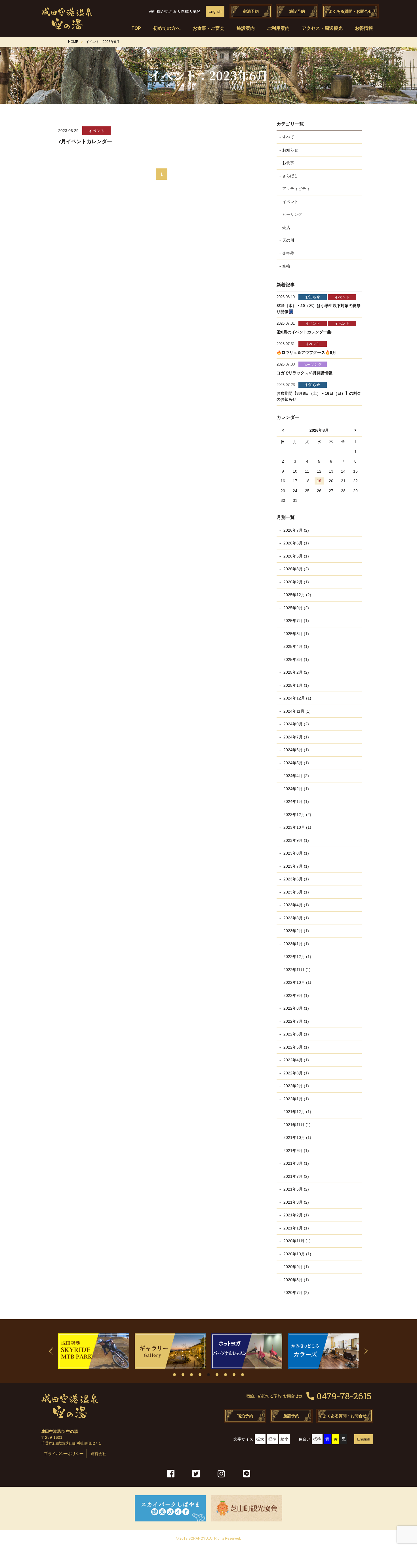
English (215, 11)
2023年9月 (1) (295, 840)
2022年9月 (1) (295, 995)
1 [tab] (174, 1374)
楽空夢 (288, 253)
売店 (286, 227)
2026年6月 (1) (295, 543)
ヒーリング (292, 214)
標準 (272, 1439)
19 (319, 481)
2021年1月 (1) (295, 1228)
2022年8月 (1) (295, 1008)
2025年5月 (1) (295, 633)
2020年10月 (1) (296, 1254)
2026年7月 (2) (295, 530)
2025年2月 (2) (295, 672)
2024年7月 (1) (295, 737)
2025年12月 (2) (296, 594)
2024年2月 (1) (295, 788)
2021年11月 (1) (296, 1124)
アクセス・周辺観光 (322, 28)
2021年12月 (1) (296, 1111)
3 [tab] (191, 1374)
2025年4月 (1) (295, 646)
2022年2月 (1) (295, 1085)
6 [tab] (217, 1374)
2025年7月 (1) (295, 620)
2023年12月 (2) (296, 814)
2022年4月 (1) (295, 1060)
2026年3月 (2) (295, 569)
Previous (51, 1351)
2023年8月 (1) (295, 853)
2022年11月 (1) (296, 969)
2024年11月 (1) (296, 711)
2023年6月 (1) (295, 879)
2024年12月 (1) (296, 698)
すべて (288, 137)
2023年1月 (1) (295, 943)
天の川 (288, 240)
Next (366, 1351)
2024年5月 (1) (295, 763)
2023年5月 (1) (295, 892)
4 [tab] (200, 1374)
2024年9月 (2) (295, 724)
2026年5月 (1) (295, 556)
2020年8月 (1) (295, 1279)
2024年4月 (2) (295, 775)
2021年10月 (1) (296, 1137)
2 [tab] (183, 1374)
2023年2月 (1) (295, 930)
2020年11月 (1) (296, 1241)
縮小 (284, 1439)
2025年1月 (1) (295, 685)
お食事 (288, 162)
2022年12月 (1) (296, 956)
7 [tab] (225, 1374)
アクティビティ (296, 188)
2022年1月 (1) (295, 1099)
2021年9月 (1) (295, 1150)
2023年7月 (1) (295, 866)
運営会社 (98, 1453)
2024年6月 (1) (295, 750)
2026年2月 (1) (295, 582)
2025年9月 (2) (295, 608)
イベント (290, 201)
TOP (136, 28)
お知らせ (290, 150)
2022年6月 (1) (295, 1034)
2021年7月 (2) (295, 1176)
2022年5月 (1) (295, 1047)
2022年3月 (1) (295, 1073)
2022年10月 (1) (296, 982)
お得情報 (364, 28)
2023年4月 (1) (295, 905)
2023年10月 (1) (296, 827)
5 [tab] (208, 1374)
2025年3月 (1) (295, 659)
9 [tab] (242, 1374)
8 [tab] (234, 1374)
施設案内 (246, 28)
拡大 (260, 1439)
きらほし (290, 176)
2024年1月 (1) (295, 801)
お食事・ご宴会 (208, 28)
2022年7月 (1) (295, 1021)
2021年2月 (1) (295, 1215)
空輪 (286, 266)
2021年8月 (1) (295, 1163)
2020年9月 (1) (295, 1266)
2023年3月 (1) (295, 918)
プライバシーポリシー (64, 1453)
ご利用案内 (278, 28)
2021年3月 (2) (295, 1202)
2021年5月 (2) (295, 1189)
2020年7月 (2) (295, 1292)
